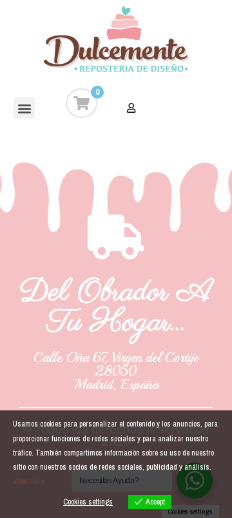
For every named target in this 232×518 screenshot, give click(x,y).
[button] (24, 108)
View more (28, 481)
